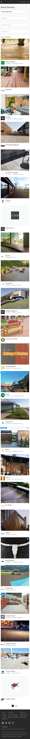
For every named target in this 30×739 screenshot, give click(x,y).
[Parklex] (15, 520)
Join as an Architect (12, 714)
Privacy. (4, 734)
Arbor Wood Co (9, 228)
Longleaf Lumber (10, 699)
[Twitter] (6, 723)
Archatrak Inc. (9, 422)
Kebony (7, 477)
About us (4, 714)
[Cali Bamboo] (15, 575)
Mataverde (8, 89)
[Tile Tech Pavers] (15, 658)
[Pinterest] (9, 723)
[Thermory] (15, 187)
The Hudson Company (11, 172)
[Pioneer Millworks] (15, 353)
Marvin (7, 449)
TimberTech (8, 283)
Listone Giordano (10, 62)
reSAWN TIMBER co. (11, 311)
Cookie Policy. (16, 734)
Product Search (23, 716)
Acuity (7, 394)
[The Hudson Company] (15, 160)
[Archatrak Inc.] (15, 409)
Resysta (7, 256)
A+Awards (4, 716)
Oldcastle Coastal (10, 643)
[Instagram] (13, 723)
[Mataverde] (15, 76)
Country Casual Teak (11, 339)
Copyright (19, 736)
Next (16, 706)
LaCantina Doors (10, 616)
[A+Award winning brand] (28, 95)
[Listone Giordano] (15, 49)
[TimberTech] (15, 270)
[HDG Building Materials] (15, 132)
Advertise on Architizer (13, 717)
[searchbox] (2, 18)
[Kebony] (15, 464)
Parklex (7, 533)
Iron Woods (8, 505)
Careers (4, 717)
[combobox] (15, 18)
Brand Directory (23, 717)
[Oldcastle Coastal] (15, 631)
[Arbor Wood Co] (15, 215)
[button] (26, 11)
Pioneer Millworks (10, 366)
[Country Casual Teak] (15, 326)
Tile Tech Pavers (10, 671)
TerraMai (7, 117)
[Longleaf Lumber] (15, 686)
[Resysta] (15, 243)
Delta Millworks (9, 560)
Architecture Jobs (23, 714)
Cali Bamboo (9, 588)
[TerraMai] (15, 104)
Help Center (4, 719)
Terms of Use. (9, 734)
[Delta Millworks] (15, 547)
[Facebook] (3, 723)
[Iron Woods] (15, 492)
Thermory (8, 200)
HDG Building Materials (12, 145)
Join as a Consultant (13, 716)
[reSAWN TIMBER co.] (15, 298)
